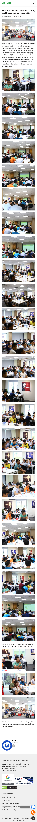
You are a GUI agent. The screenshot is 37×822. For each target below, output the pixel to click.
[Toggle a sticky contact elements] (33, 818)
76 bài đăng (15, 742)
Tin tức (21, 16)
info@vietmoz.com (11, 770)
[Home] (13, 745)
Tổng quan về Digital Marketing (11, 807)
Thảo (14, 740)
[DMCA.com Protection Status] (9, 788)
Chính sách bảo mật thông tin (11, 803)
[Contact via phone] (33, 812)
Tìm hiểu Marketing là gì (9, 810)
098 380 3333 (11, 768)
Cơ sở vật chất (6, 800)
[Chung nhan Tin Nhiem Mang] (23, 785)
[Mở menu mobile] (33, 3)
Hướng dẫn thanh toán (8, 797)
